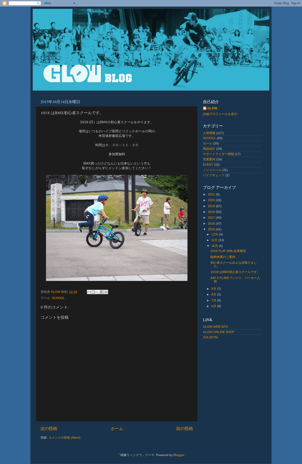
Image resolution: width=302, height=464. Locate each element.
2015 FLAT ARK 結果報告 (228, 251)
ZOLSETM (210, 337)
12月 (215, 234)
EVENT (208, 164)
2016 (212, 223)
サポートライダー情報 (218, 154)
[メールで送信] (89, 292)
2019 (212, 206)
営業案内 (209, 159)
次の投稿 (48, 428)
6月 (214, 306)
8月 (214, 294)
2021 (212, 194)
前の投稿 (184, 428)
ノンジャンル (212, 170)
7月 (214, 300)
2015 (212, 229)
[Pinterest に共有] (106, 292)
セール (207, 143)
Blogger (179, 455)
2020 (212, 200)
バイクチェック (214, 175)
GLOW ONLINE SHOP (218, 332)
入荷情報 (209, 133)
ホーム (117, 428)
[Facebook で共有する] (101, 292)
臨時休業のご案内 (222, 257)
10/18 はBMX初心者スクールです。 (235, 272)
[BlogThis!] (93, 292)
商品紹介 (209, 148)
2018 (212, 212)
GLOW (212, 108)
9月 (214, 288)
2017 (212, 217)
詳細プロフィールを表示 (220, 114)
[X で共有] (97, 292)
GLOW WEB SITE (215, 326)
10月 (215, 246)
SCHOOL (58, 298)
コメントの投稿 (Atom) (64, 437)
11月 (214, 240)
